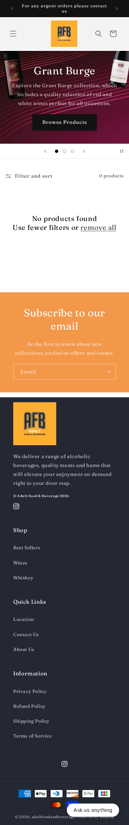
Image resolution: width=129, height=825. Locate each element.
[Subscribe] (108, 371)
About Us (23, 649)
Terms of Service (32, 736)
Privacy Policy (30, 691)
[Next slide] (83, 151)
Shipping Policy (31, 721)
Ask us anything (92, 810)
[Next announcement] (116, 8)
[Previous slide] (45, 151)
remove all (98, 227)
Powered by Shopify (95, 816)
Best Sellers (26, 548)
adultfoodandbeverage (53, 816)
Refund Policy (29, 706)
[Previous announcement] (12, 8)
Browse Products (64, 122)
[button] (13, 33)
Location (23, 619)
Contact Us (26, 634)
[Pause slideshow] (121, 151)
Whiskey (23, 578)
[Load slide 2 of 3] (64, 151)
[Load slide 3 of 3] (72, 151)
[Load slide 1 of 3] (57, 151)
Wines (20, 563)
